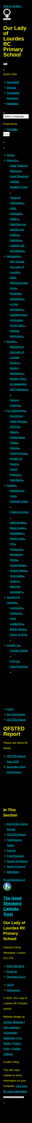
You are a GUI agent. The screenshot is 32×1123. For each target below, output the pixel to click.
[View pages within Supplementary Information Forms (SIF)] (24, 326)
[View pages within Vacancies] (22, 214)
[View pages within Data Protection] (10, 672)
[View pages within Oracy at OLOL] (10, 640)
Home (10, 708)
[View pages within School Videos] (27, 571)
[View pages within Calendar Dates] (10, 507)
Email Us (12, 971)
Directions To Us (16, 976)
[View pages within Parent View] (24, 539)
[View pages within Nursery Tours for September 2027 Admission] (10, 395)
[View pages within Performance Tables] (18, 443)
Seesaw (11, 87)
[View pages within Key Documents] (26, 411)
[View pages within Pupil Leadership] (23, 624)
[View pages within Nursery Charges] (20, 406)
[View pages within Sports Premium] (21, 475)
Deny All (21, 1097)
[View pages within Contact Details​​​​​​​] (10, 656)
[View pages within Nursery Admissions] (24, 374)
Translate (12, 129)
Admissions (13, 990)
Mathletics (12, 103)
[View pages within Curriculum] (23, 608)
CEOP (10, 984)
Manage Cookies (14, 1097)
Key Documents (16, 714)
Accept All (6, 1097)
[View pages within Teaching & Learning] (17, 603)
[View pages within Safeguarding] (26, 523)
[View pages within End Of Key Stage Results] (27, 422)
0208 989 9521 (15, 966)
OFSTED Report (16, 719)
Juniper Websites (13, 1022)
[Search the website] (4, 142)
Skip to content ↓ (13, 5)
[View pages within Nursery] (16, 342)
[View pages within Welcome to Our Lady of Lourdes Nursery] (19, 363)
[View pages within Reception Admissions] (24, 299)
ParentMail (13, 82)
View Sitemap (11, 1027)
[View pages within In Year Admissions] (24, 310)
